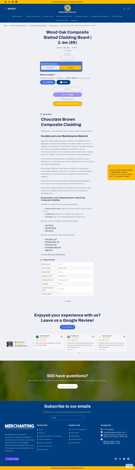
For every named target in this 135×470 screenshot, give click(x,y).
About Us (42, 433)
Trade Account (43, 449)
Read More (70, 349)
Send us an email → (67, 386)
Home (5, 25)
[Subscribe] (83, 417)
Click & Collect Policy (45, 446)
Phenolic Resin (75, 443)
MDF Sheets (75, 433)
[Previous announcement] (43, 2)
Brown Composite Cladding (18, 25)
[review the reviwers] (62, 337)
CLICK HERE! (67, 327)
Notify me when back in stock (67, 103)
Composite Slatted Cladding (38, 25)
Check (70, 67)
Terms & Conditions (45, 439)
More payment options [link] (67, 99)
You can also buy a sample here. (53, 254)
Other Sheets (75, 436)
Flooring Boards (76, 439)
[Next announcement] (92, 2)
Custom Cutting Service (78, 429)
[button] (10, 9)
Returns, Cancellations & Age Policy (50, 436)
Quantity (67, 54)
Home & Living (53, 25)
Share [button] (69, 301)
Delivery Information (45, 443)
